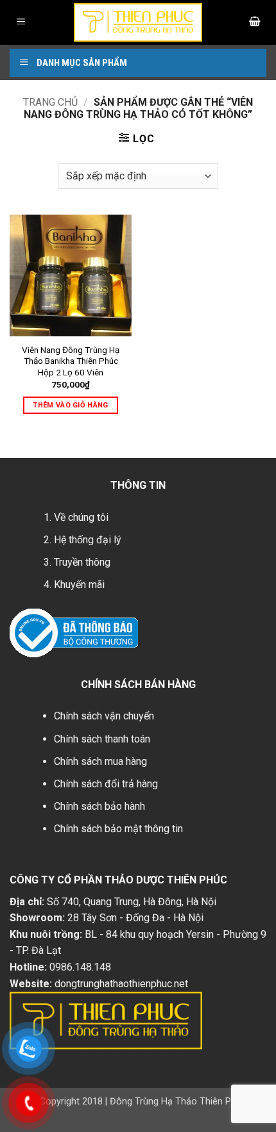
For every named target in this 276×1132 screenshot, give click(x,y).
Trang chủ (50, 102)
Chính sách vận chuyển (104, 716)
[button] (21, 22)
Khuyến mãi (79, 584)
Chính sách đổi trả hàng (106, 784)
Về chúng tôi (81, 517)
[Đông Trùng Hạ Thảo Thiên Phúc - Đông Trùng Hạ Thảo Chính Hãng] (138, 22)
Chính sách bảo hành (99, 806)
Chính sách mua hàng (100, 761)
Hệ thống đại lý (87, 540)
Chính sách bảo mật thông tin (118, 829)
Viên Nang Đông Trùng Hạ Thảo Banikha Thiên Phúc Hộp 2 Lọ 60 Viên (70, 361)
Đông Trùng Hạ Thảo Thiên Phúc (178, 1101)
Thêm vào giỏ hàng (70, 405)
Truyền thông (82, 562)
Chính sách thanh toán (102, 739)
